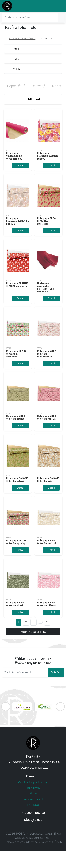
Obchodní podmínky (33, 782)
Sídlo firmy (33, 788)
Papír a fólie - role (46, 38)
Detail (20, 165)
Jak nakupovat (33, 799)
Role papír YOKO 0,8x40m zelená (15, 417)
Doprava (33, 804)
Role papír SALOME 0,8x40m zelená (17, 479)
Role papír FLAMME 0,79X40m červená (17, 284)
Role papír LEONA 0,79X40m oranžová (16, 353)
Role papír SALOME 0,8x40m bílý (48, 479)
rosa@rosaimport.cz (34, 767)
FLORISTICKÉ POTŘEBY (22, 38)
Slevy (33, 793)
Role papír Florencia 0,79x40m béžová (17, 221)
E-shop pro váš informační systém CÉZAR (33, 842)
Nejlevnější (38, 86)
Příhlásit (56, 672)
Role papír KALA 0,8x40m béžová (46, 542)
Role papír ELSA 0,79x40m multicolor (46, 221)
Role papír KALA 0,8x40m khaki (15, 604)
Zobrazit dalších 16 (33, 631)
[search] (61, 17)
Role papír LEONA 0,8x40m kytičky (16, 542)
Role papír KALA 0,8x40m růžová (46, 604)
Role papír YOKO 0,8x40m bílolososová (46, 353)
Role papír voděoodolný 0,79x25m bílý (14, 155)
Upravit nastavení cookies (33, 837)
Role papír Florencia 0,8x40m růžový (47, 155)
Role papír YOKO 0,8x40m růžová (46, 417)
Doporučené (16, 86)
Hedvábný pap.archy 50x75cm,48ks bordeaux (45, 287)
